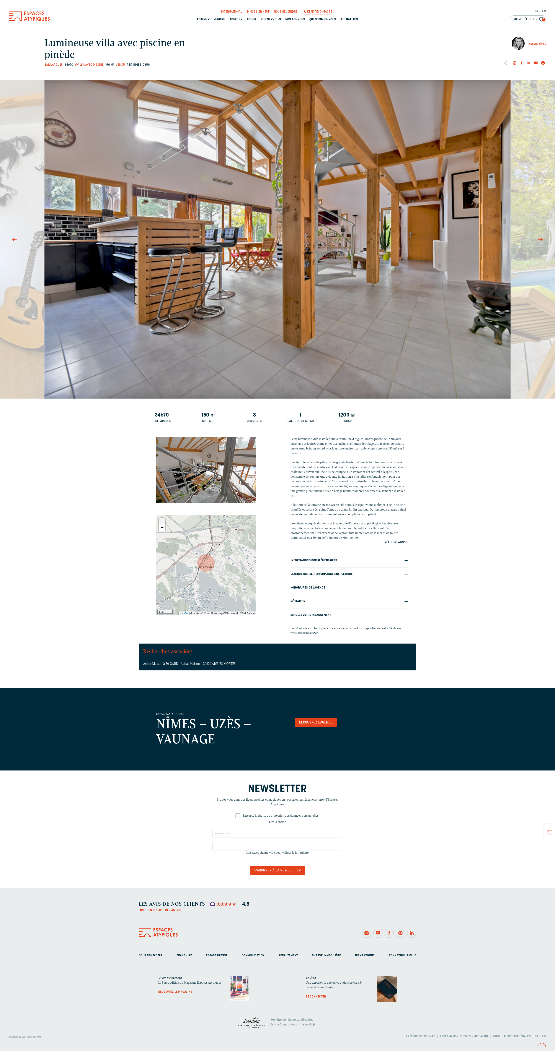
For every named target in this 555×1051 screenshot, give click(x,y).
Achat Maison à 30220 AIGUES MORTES (208, 664)
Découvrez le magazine (175, 992)
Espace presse (216, 955)
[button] (206, 563)
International (231, 11)
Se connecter (316, 996)
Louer (251, 19)
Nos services (271, 19)
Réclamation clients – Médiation (464, 1036)
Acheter (236, 19)
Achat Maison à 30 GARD (161, 664)
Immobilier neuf (258, 11)
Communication (253, 955)
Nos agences (295, 19)
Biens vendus (365, 955)
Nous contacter (150, 955)
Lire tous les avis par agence (160, 910)
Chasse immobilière (326, 955)
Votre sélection (529, 19)
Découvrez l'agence (315, 722)
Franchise (184, 955)
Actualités (349, 19)
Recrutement (288, 955)
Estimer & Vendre (211, 19)
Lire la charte (277, 822)
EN (544, 11)
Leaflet (184, 613)
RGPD (496, 1036)
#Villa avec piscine (89, 64)
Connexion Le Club (402, 955)
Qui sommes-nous (322, 19)
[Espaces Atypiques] (29, 20)
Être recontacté (319, 11)
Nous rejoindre (285, 11)
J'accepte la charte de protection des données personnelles (281, 815)
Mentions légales (517, 1036)
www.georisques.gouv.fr (304, 632)
